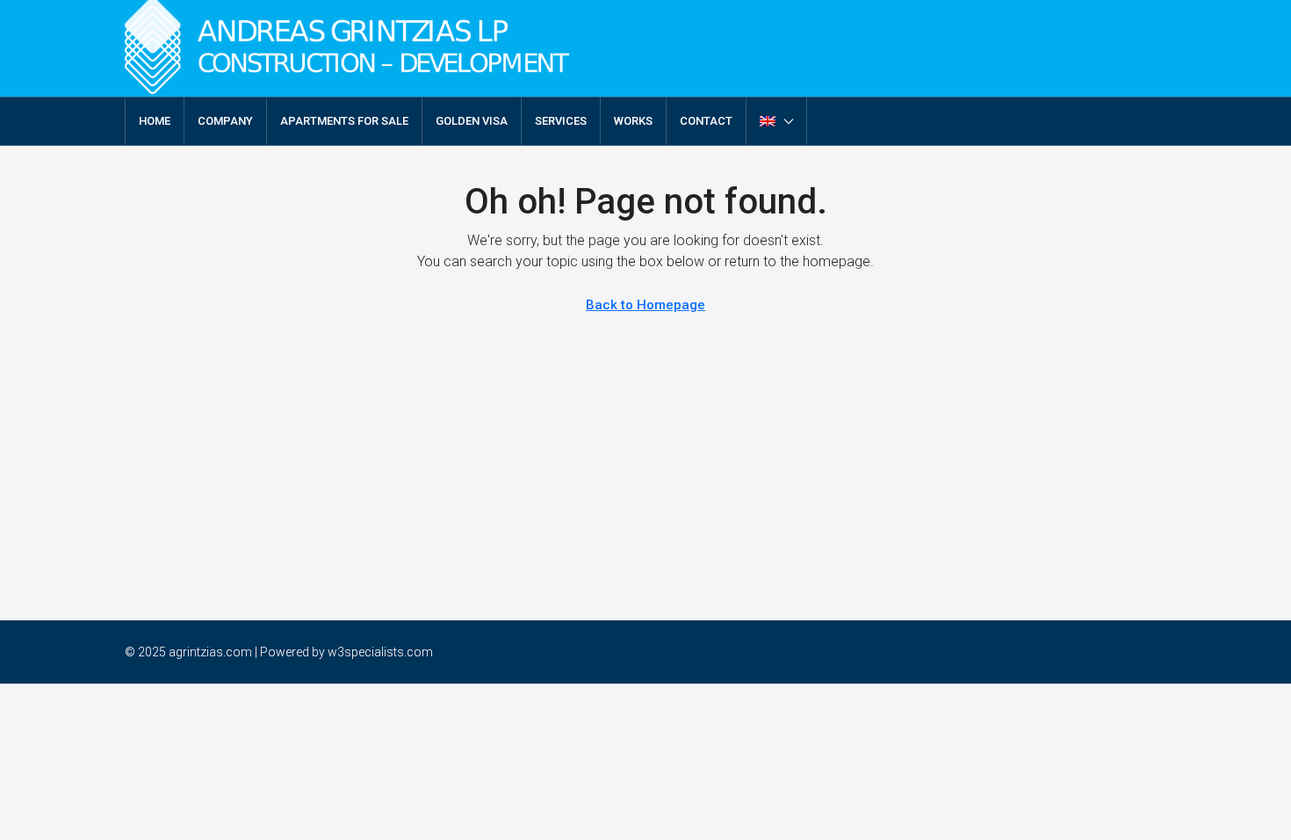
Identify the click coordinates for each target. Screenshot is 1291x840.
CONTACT (706, 120)
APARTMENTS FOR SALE (344, 120)
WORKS (633, 120)
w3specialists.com (380, 652)
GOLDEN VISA (472, 120)
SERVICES (561, 120)
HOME (154, 120)
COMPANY (225, 120)
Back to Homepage (645, 305)
